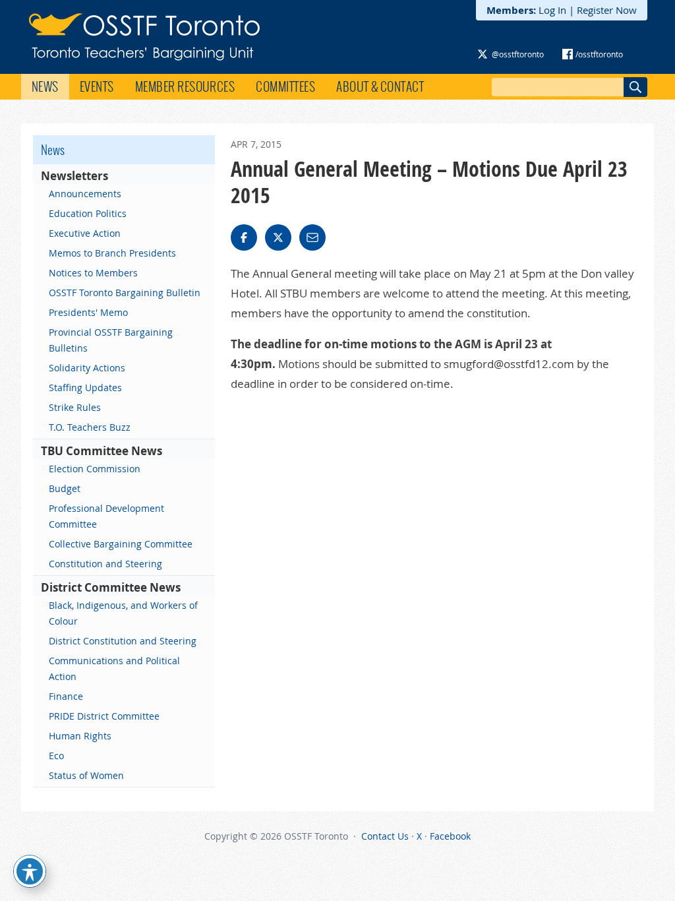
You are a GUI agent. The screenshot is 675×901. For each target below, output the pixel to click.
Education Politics (88, 213)
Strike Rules (75, 407)
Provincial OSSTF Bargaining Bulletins (111, 340)
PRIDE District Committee (104, 716)
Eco (56, 755)
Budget (64, 488)
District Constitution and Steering (122, 641)
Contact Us (385, 836)
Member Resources (185, 86)
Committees (285, 86)
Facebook (450, 836)
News (45, 86)
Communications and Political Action (114, 668)
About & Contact (380, 86)
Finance (66, 696)
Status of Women (86, 775)
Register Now (607, 9)
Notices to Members (93, 272)
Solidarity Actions (87, 367)
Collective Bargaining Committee (120, 544)
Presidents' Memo (88, 312)
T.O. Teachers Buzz (90, 427)
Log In (552, 9)
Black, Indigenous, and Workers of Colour (123, 613)
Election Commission (94, 468)
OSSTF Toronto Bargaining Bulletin (124, 292)
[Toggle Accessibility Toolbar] (29, 871)
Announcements (85, 193)
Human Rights (80, 736)
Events (97, 86)
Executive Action (85, 233)
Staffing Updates (85, 387)
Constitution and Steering (105, 563)
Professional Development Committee (106, 516)
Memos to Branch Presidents (112, 253)
